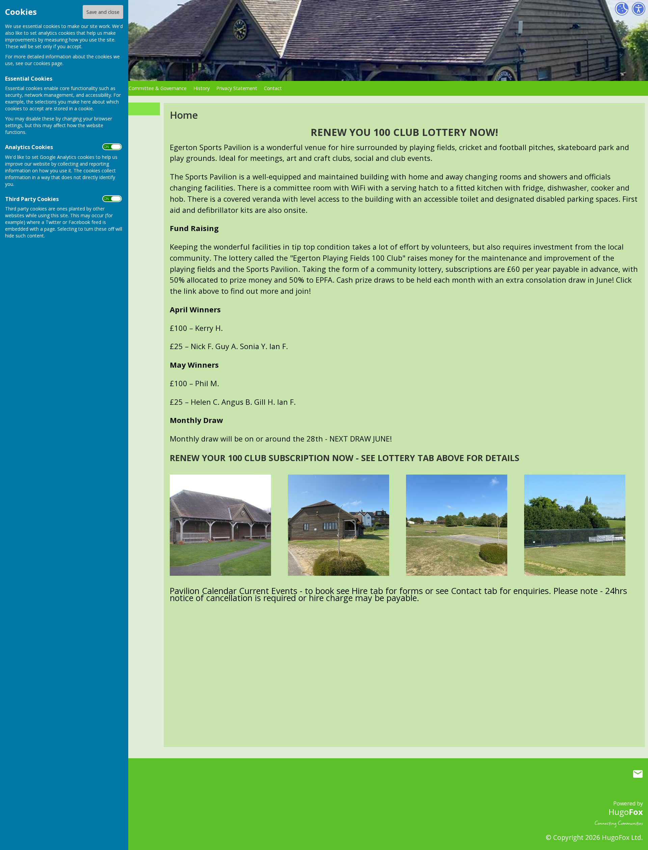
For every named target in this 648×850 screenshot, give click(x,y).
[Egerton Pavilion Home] (220, 524)
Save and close (102, 12)
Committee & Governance (158, 88)
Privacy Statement (236, 88)
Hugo (626, 811)
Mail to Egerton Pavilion (638, 774)
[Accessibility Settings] (638, 9)
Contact (273, 88)
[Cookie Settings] (621, 9)
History (201, 88)
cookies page (47, 63)
